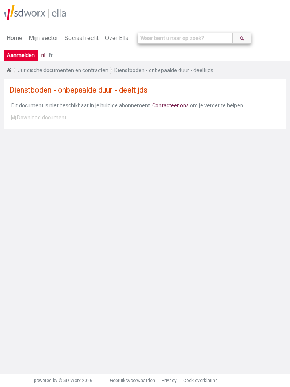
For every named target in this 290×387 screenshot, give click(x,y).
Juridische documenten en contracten (63, 70)
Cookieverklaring (200, 380)
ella (59, 13)
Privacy (169, 380)
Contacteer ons (170, 105)
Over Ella (116, 38)
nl (43, 55)
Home (14, 38)
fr (51, 55)
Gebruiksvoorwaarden (132, 380)
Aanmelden (21, 55)
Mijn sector (43, 38)
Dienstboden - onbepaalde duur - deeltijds (163, 70)
